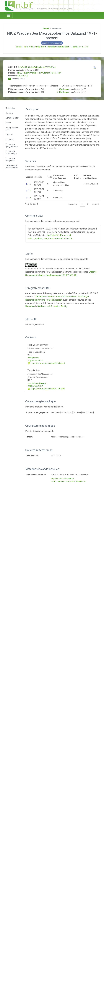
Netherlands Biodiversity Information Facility (46, 306)
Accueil (46, 28)
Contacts (9, 139)
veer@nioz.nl (33, 358)
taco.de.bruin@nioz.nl (37, 383)
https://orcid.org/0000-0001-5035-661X (47, 363)
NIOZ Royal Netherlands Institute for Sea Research (39, 73)
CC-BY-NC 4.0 (22, 76)
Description (10, 108)
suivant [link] (95, 204)
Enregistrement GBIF (12, 129)
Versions (9, 113)
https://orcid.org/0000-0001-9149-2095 (47, 389)
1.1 (29, 198)
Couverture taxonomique (11, 152)
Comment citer (12, 118)
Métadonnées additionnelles (12, 166)
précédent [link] (73, 204)
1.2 (29, 191)
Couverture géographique (12, 145)
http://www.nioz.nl (35, 360)
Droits (8, 123)
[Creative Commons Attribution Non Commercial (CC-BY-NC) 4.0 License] (32, 265)
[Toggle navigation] (8, 15)
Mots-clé (9, 135)
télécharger (64, 89)
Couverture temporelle (10, 159)
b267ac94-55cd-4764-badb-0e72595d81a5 (37, 67)
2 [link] (87, 204)
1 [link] (82, 204)
